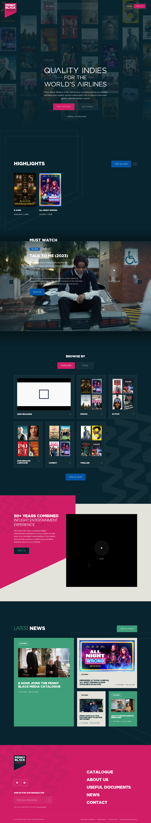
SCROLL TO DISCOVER (76, 116)
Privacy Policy (41, 807)
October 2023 (46, 249)
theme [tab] (85, 366)
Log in (129, 6)
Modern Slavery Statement (128, 819)
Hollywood (34, 249)
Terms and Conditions (87, 819)
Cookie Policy (101, 819)
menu (138, 6)
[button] (11, 282)
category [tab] (66, 366)
